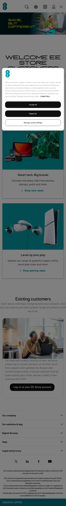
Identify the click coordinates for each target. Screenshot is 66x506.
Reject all (33, 114)
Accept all (33, 105)
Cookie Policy (45, 96)
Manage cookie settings (33, 123)
